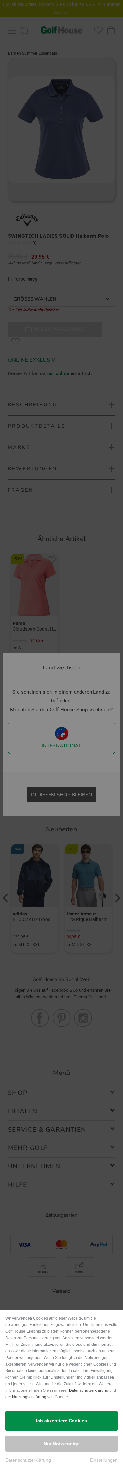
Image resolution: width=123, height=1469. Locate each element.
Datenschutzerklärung (88, 1390)
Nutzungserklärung (29, 1397)
